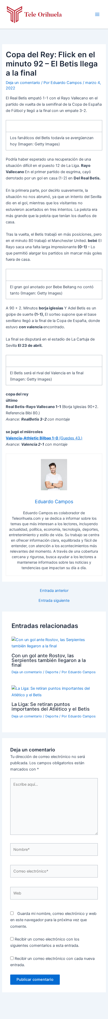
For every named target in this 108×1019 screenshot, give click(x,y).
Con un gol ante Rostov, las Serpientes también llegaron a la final (49, 660)
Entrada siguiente (54, 601)
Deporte (51, 672)
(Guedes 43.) (70, 438)
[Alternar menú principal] (97, 14)
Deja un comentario (23, 82)
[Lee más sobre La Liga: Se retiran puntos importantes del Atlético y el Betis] (54, 691)
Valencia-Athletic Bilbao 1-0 (32, 438)
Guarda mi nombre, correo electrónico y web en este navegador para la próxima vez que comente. (53, 920)
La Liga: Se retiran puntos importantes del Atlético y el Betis (51, 706)
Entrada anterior (54, 591)
